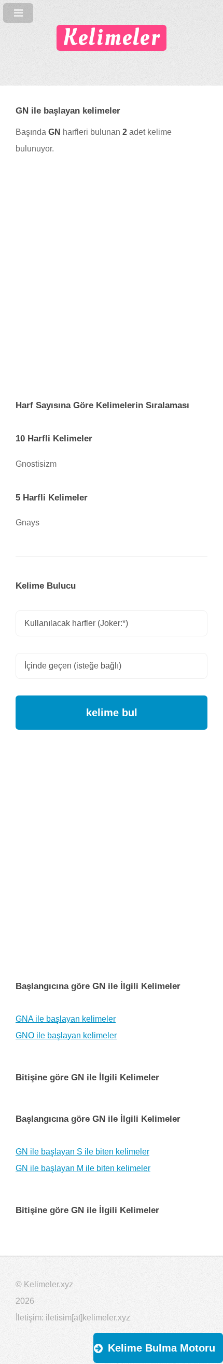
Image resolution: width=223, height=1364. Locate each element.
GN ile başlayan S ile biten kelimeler (82, 1151)
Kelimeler (111, 37)
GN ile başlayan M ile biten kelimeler (83, 1168)
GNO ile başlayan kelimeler (66, 1035)
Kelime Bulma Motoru (161, 1348)
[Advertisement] (111, 285)
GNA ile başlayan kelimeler (66, 1018)
